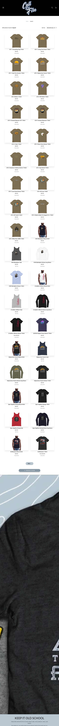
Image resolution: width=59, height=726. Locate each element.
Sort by (43, 27)
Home (27, 21)
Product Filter (30, 470)
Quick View (17, 40)
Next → (29, 463)
